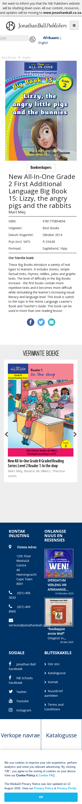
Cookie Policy (25, 775)
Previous (6, 434)
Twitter (21, 692)
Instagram (23, 710)
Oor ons (53, 664)
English (43, 43)
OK (41, 797)
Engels (26, 57)
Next (75, 434)
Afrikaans (51, 37)
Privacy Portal (66, 788)
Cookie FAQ (47, 775)
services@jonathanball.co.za (29, 625)
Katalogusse (56, 673)
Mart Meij (17, 211)
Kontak (52, 682)
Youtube (22, 701)
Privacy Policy (43, 788)
